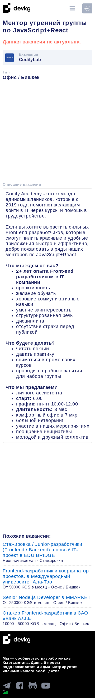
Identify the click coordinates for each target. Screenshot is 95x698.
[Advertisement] (47, 133)
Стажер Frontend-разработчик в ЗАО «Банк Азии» (46, 618)
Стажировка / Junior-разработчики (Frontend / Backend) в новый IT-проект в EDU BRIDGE (42, 552)
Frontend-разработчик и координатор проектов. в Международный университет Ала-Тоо (46, 578)
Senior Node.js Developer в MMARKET (47, 600)
